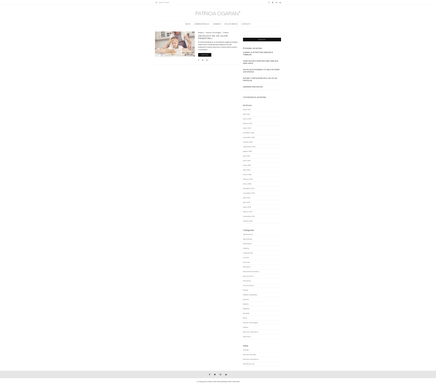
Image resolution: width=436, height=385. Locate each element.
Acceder (246, 350)
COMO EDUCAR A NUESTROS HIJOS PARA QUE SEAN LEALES (260, 62)
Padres (226, 32)
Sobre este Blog (201, 24)
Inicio (188, 24)
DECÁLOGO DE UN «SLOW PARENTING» (213, 37)
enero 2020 (247, 184)
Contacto (246, 24)
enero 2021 (247, 128)
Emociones (247, 281)
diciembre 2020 (248, 133)
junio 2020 (246, 161)
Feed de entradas (249, 355)
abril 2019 (246, 198)
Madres (201, 32)
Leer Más (204, 55)
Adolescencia (248, 234)
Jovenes (246, 299)
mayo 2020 (247, 165)
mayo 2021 (247, 109)
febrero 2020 (248, 179)
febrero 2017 (248, 212)
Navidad (246, 313)
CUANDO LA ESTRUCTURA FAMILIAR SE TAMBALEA (258, 53)
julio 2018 (246, 202)
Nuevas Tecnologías (213, 32)
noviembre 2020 (249, 137)
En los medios (231, 24)
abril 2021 (246, 114)
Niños (245, 318)
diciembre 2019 (248, 188)
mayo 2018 (247, 207)
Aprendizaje (247, 239)
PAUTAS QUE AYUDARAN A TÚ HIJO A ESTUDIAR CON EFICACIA (261, 70)
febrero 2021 (248, 123)
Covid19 (246, 258)
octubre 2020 (248, 142)
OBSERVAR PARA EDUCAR (253, 87)
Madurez (246, 309)
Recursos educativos (251, 332)
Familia (245, 290)
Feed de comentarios (251, 359)
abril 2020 (246, 170)
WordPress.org (248, 364)
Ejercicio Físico (248, 276)
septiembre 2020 (249, 147)
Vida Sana (247, 336)
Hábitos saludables (250, 295)
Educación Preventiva (251, 271)
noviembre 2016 (249, 216)
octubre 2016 (248, 221)
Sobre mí (217, 24)
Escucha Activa (248, 285)
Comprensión (248, 253)
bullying (246, 248)
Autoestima (247, 244)
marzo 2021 (247, 119)
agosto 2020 (247, 151)
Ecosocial (246, 262)
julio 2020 (246, 156)
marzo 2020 (247, 174)
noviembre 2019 (249, 193)
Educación (247, 267)
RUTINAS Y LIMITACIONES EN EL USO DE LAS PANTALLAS (260, 79)
